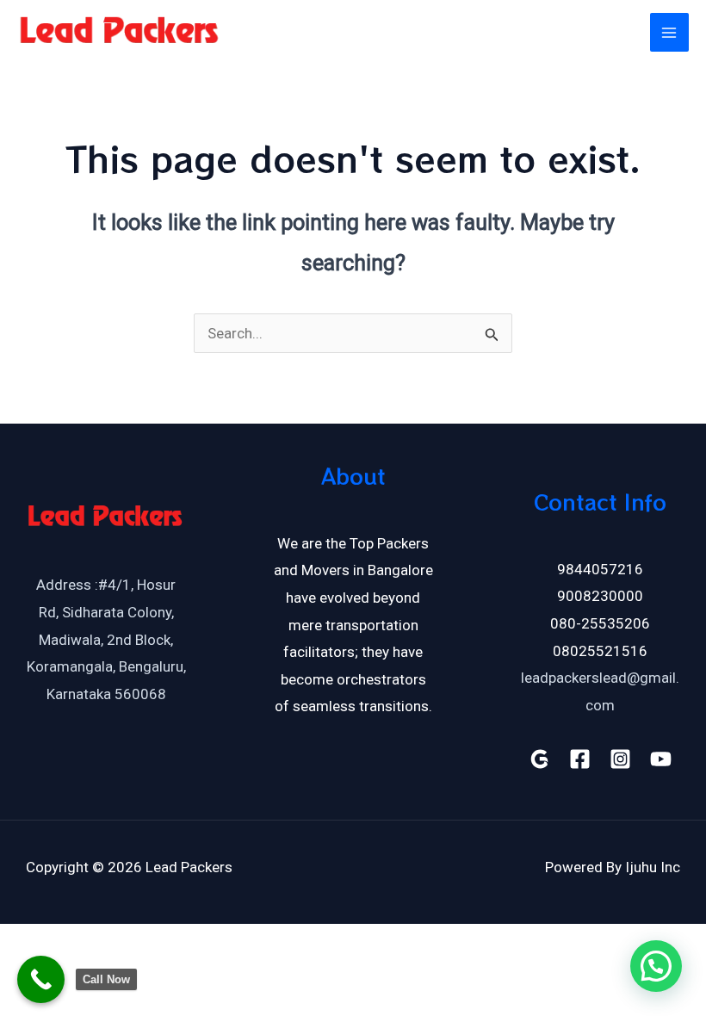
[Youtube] (661, 759)
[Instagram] (620, 759)
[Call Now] (41, 979)
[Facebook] (580, 759)
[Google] (539, 759)
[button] (656, 966)
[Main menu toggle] (670, 33)
